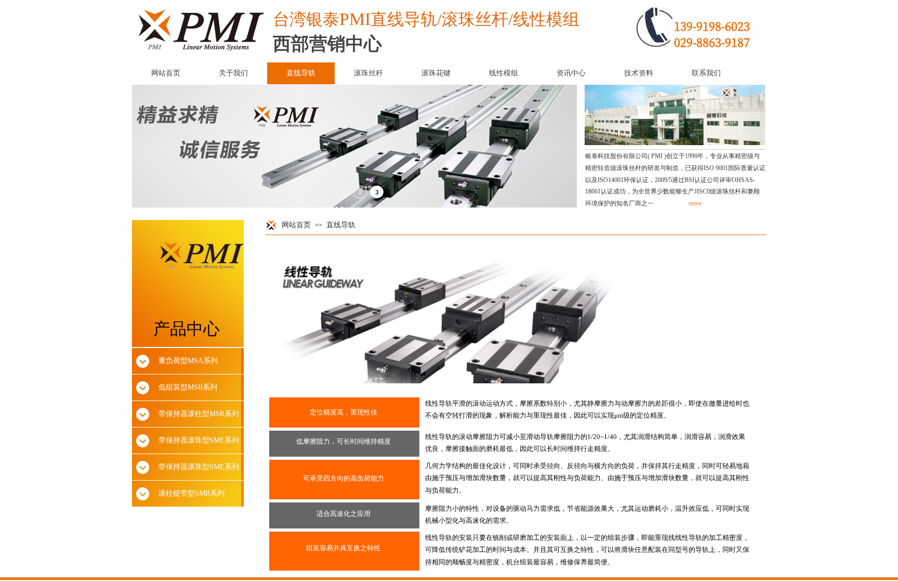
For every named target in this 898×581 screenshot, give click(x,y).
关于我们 (233, 73)
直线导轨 (340, 225)
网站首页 (296, 225)
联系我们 (706, 73)
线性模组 (503, 73)
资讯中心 (571, 73)
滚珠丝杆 (368, 73)
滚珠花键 (436, 73)
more (695, 203)
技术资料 (638, 73)
